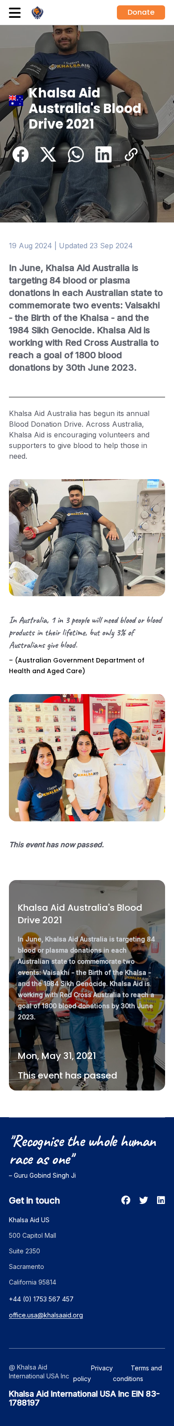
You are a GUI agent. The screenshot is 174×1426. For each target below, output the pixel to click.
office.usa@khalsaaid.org (46, 1315)
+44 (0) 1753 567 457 (41, 1299)
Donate (141, 12)
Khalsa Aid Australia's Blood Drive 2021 (80, 913)
